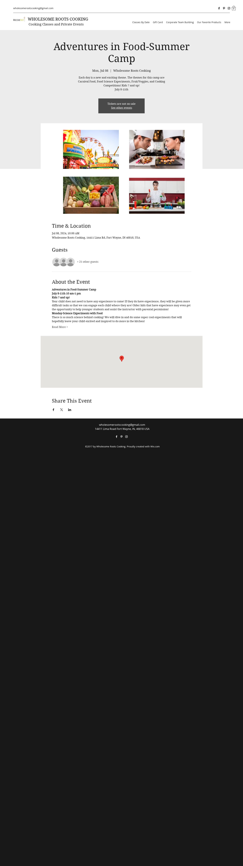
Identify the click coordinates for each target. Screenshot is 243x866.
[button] (234, 8)
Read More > (60, 327)
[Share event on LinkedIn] (69, 409)
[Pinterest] (224, 8)
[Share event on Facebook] (53, 409)
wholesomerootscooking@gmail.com (33, 8)
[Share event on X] (61, 409)
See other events (121, 107)
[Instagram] (229, 8)
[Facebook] (219, 8)
